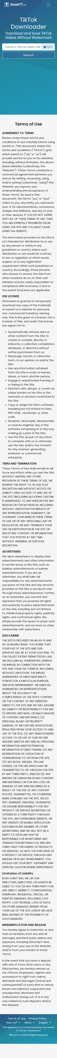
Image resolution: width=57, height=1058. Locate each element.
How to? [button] (12, 1022)
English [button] (44, 1022)
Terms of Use (17, 1018)
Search (28, 55)
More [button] (28, 1022)
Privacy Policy (38, 1018)
